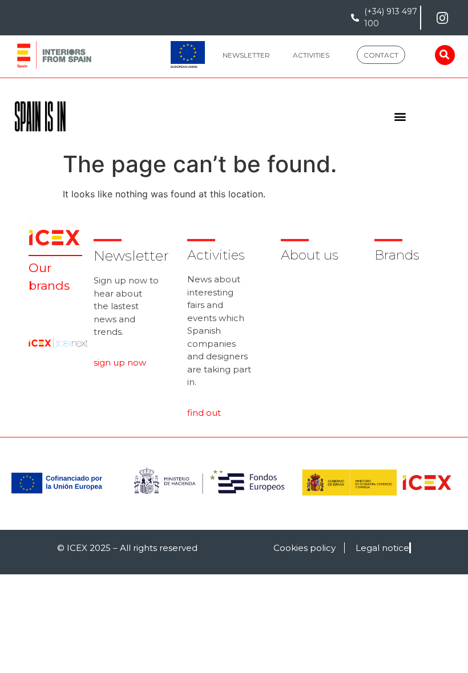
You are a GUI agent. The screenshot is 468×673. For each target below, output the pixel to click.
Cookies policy (304, 547)
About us (309, 255)
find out (204, 412)
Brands (396, 255)
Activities (216, 255)
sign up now (120, 362)
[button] (246, 54)
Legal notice (382, 547)
